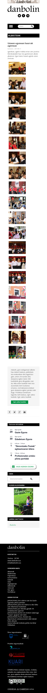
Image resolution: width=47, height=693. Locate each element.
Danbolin (13, 525)
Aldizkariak (11, 586)
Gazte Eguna (21, 432)
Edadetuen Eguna (23, 439)
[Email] (24, 412)
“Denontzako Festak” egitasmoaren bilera (25, 447)
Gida (9, 582)
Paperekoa (12, 576)
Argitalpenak (12, 584)
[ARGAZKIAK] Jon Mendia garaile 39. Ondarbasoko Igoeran (21, 610)
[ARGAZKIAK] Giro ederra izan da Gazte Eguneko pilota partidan (22, 601)
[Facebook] (9, 412)
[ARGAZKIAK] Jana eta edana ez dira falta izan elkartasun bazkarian (23, 606)
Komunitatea (12, 578)
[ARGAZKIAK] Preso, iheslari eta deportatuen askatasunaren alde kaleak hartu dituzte (22, 619)
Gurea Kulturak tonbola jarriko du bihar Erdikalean (22, 624)
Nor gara (11, 590)
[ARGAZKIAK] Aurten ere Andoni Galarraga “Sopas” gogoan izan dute (23, 614)
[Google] (19, 412)
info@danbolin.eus (14, 563)
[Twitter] (14, 412)
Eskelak (10, 580)
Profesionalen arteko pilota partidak (25, 457)
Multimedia (12, 573)
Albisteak (11, 571)
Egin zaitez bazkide (19, 402)
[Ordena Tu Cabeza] (18, 689)
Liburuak (11, 588)
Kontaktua (11, 592)
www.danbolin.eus (14, 560)
